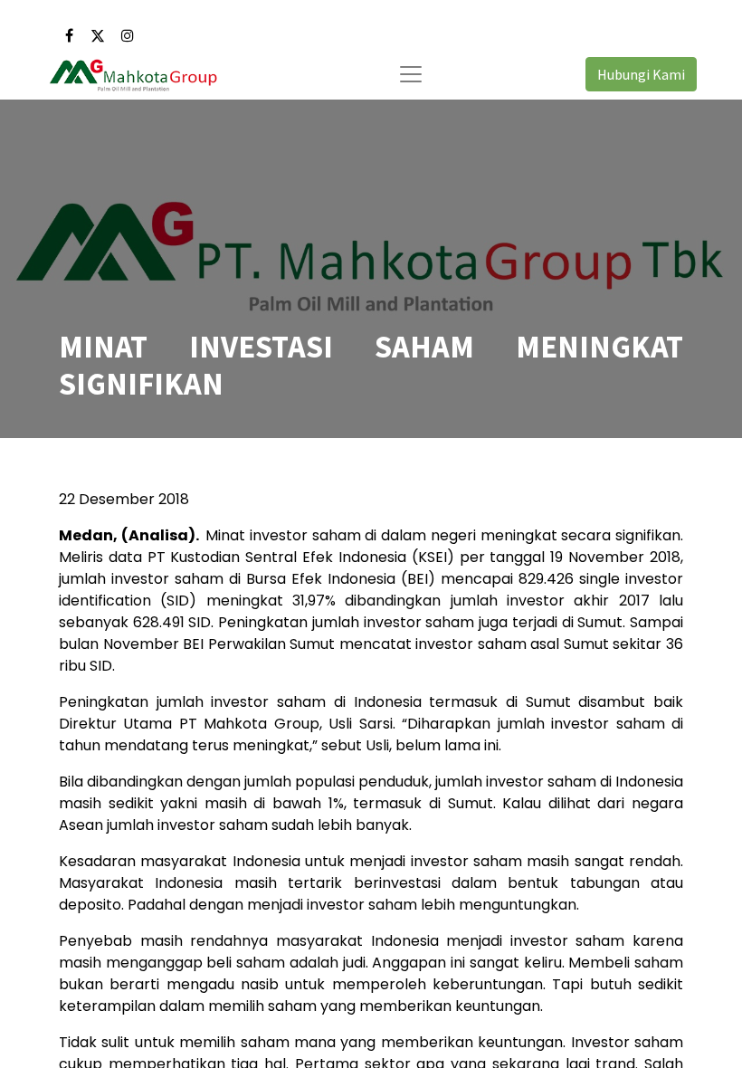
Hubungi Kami (641, 74)
